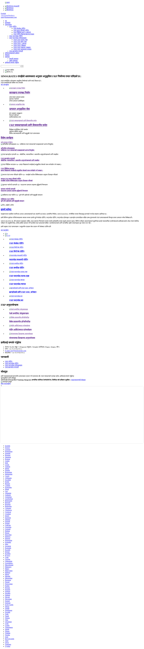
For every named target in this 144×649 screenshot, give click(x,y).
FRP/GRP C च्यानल (19, 43)
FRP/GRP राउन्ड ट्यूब (20, 40)
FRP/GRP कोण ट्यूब (20, 42)
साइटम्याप (74, 380)
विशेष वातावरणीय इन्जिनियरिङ (19, 321)
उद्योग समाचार (13, 60)
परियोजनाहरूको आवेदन (12, 53)
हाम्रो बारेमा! (6, 209)
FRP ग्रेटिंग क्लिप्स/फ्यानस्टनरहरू (23, 34)
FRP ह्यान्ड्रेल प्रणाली (16, 51)
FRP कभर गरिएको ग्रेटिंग (21, 30)
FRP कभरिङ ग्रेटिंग (16, 267)
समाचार (7, 57)
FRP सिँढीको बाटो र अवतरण (22, 32)
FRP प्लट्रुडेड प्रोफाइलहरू (17, 38)
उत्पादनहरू (8, 25)
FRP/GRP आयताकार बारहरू (22, 49)
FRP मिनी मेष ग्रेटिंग (16, 251)
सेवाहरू (7, 55)
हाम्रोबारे (7, 23)
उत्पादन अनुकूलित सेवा (19, 109)
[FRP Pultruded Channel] (17, 280)
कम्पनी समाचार (13, 59)
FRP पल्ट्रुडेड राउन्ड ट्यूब (19, 276)
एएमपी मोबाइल (81, 380)
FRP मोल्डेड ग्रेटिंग (19, 28)
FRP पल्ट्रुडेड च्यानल (17, 284)
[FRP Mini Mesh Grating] (16, 247)
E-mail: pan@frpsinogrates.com (15, 351)
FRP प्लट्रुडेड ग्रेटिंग (16, 36)
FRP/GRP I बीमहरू (19, 45)
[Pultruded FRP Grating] (18, 255)
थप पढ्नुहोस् (4, 230)
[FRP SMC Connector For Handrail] (21, 288)
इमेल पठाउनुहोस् (6, 384)
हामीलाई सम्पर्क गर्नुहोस (12, 62)
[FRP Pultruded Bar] (15, 296)
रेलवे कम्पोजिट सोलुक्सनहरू (19, 313)
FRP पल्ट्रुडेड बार (16, 300)
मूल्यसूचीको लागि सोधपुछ (8, 378)
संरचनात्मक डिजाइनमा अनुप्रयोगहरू (22, 338)
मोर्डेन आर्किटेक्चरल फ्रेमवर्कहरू (20, 329)
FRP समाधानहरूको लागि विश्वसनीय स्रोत (28, 125)
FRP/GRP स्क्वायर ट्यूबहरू (22, 47)
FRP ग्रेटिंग (12, 26)
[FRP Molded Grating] (16, 239)
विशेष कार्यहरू (7, 137)
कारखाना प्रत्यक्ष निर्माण (19, 92)
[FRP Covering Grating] (16, 263)
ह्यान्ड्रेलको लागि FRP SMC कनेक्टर (22, 292)
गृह (6, 21)
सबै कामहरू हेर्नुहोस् (7, 142)
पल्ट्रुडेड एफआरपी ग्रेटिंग (18, 259)
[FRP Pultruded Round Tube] (18, 272)
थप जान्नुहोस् (5, 84)
